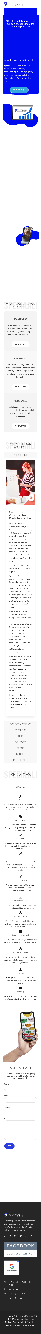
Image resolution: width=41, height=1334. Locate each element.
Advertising (8, 1316)
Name (6, 1084)
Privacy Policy (18, 1322)
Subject (7, 1107)
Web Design (17, 1319)
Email (6, 1096)
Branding (19, 1316)
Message (7, 1119)
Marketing (29, 1316)
